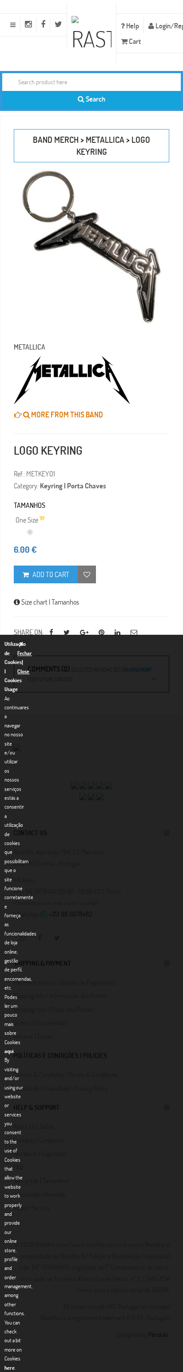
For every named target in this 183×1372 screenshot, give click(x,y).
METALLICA (105, 139)
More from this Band (66, 414)
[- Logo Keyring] (91, 246)
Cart (134, 41)
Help (132, 25)
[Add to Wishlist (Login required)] (87, 574)
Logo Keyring (48, 450)
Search (94, 98)
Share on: (29, 632)
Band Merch (56, 139)
